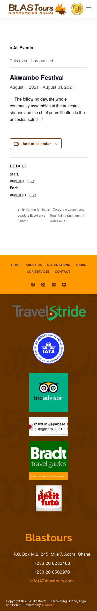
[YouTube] (64, 285)
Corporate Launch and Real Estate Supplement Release (67, 215)
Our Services (38, 272)
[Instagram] (54, 285)
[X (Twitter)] (43, 285)
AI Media (48, 605)
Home (15, 265)
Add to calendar (37, 143)
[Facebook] (33, 285)
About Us (34, 265)
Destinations (58, 265)
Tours (80, 265)
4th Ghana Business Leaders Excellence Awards (34, 215)
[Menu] (88, 9)
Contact (62, 272)
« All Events (21, 47)
